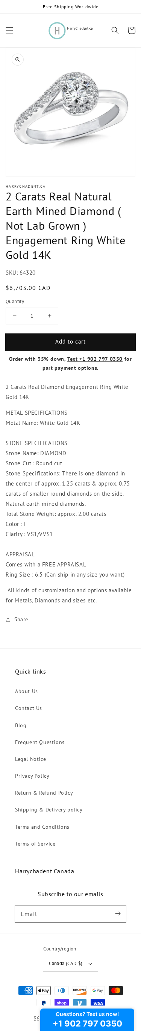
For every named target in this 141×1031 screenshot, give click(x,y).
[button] (9, 30)
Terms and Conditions (42, 826)
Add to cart (70, 341)
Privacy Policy (32, 776)
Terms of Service (35, 843)
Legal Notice (30, 759)
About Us (26, 691)
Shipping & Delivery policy (49, 809)
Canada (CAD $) (66, 963)
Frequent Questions (40, 742)
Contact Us (28, 708)
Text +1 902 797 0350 (95, 359)
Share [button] (21, 619)
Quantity (15, 301)
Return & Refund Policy (44, 792)
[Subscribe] (117, 913)
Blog (20, 725)
